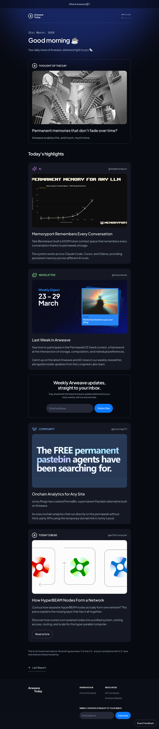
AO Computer (112, 692)
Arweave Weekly (113, 698)
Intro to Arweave (88, 692)
